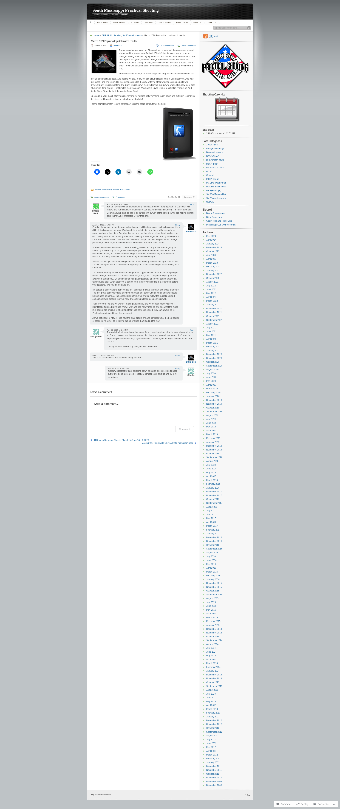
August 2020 (212, 369)
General (210, 175)
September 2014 (214, 640)
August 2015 (212, 598)
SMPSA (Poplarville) (111, 35)
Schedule (135, 22)
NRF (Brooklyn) (213, 190)
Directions (148, 22)
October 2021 (212, 316)
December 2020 (214, 354)
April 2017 (211, 522)
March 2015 (212, 617)
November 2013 (214, 678)
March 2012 (212, 755)
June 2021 (211, 331)
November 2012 (214, 724)
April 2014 (211, 659)
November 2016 (214, 541)
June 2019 (211, 423)
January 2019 (213, 442)
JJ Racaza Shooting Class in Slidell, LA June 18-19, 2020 (121, 440)
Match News (102, 22)
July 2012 (211, 739)
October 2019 (212, 408)
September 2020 (214, 366)
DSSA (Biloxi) (212, 164)
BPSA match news (215, 160)
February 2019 (213, 438)
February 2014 (213, 667)
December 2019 (214, 400)
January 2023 (213, 270)
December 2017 (214, 491)
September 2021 (214, 320)
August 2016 (212, 552)
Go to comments (167, 46)
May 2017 (211, 518)
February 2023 (213, 266)
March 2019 (212, 434)
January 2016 (213, 579)
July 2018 (211, 465)
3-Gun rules (212, 144)
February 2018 (213, 484)
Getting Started (164, 22)
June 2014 (211, 652)
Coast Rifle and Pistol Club (219, 221)
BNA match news (214, 152)
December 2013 (214, 674)
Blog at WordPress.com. (101, 795)
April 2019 (211, 430)
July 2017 (211, 510)
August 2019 (212, 415)
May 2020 (211, 381)
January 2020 (213, 396)
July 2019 (211, 419)
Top (248, 795)
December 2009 (214, 781)
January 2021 (213, 350)
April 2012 (211, 751)
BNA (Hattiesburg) (215, 148)
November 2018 (214, 450)
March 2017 (212, 526)
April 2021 (211, 339)
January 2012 (213, 762)
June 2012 (211, 743)
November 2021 (214, 312)
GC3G (209, 171)
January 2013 (213, 716)
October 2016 (212, 545)
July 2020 (211, 373)
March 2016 (212, 572)
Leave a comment (188, 46)
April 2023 (211, 259)
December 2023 (214, 247)
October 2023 (212, 251)
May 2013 (211, 701)
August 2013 (212, 690)
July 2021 (211, 327)
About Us (197, 22)
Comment (184, 429)
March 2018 (212, 480)
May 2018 (211, 472)
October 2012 (212, 728)
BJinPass (118, 46)
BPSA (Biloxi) (212, 156)
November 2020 (214, 358)
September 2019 (214, 411)
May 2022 (211, 293)
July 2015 (211, 602)
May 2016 (211, 564)
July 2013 (211, 694)
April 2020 (211, 385)
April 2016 (211, 568)
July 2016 (211, 556)
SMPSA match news (132, 35)
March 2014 (212, 663)
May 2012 (211, 747)
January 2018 (213, 488)
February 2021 (213, 346)
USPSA (210, 202)
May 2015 (211, 610)
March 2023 (212, 263)
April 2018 (211, 476)
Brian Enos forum (214, 217)
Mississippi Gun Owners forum (221, 225)
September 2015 (214, 594)
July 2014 (211, 648)
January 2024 (213, 244)
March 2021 (212, 343)
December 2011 (214, 766)
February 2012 (213, 758)
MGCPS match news (216, 186)
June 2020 (211, 377)
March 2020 (212, 388)
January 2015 (213, 625)
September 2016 (214, 549)
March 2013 (212, 709)
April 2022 (211, 297)
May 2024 (211, 236)
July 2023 (211, 255)
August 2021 (212, 324)
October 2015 (212, 591)
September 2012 (214, 732)
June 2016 (211, 560)
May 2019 (211, 426)
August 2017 (212, 507)
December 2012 (214, 720)
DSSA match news (215, 167)
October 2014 (212, 636)
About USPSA (182, 22)
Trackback (120, 197)
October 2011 (212, 774)
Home (91, 22)
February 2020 (213, 392)
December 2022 (214, 274)
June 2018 (211, 468)
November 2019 (214, 404)
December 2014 (214, 629)
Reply (192, 204)
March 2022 (212, 301)
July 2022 (211, 285)
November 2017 (214, 495)
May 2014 (211, 655)
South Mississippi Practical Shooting (125, 10)
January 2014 (213, 671)
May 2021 (211, 335)
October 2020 (212, 362)
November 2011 (214, 770)
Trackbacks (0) (174, 197)
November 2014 (214, 633)
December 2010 (214, 777)
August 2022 (212, 282)
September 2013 (214, 686)
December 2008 (214, 785)
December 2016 (214, 537)
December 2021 (214, 308)
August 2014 (212, 644)
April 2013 (211, 705)
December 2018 (214, 446)
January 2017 (213, 533)
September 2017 (214, 503)
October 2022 (212, 278)
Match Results (119, 22)
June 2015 (211, 606)
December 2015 (214, 583)
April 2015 (211, 613)
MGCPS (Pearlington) (216, 183)
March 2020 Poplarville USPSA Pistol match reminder (167, 443)
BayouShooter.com (215, 213)
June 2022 (211, 289)
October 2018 (212, 453)
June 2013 (211, 697)
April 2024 (211, 240)
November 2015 (214, 587)
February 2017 (213, 530)
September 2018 (214, 457)
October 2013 (212, 682)
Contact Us (211, 22)
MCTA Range (212, 179)
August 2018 (212, 461)
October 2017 (212, 499)
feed (213, 36)
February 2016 (213, 575)
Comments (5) (189, 197)
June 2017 (211, 514)
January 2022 (213, 304)
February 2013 (213, 713)
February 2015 (213, 621)
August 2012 (212, 735)
